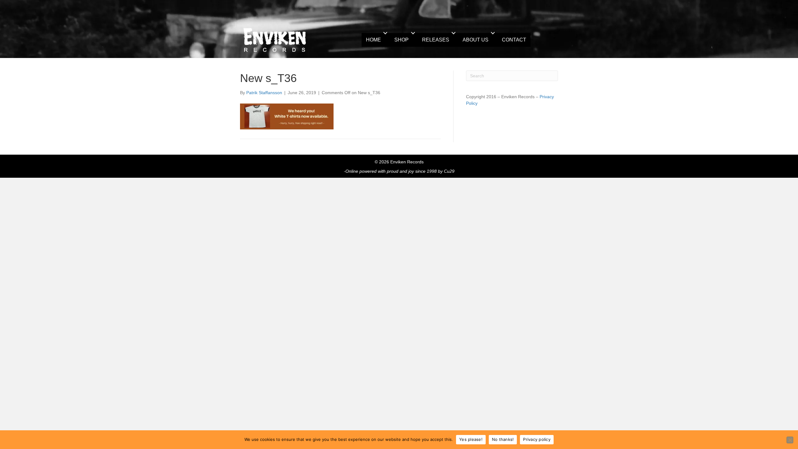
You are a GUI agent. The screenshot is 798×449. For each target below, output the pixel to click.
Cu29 (449, 171)
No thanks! (503, 439)
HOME (373, 39)
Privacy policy (536, 439)
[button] (385, 33)
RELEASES (435, 39)
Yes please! (471, 439)
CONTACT (514, 39)
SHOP (401, 39)
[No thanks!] (789, 440)
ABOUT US (475, 39)
